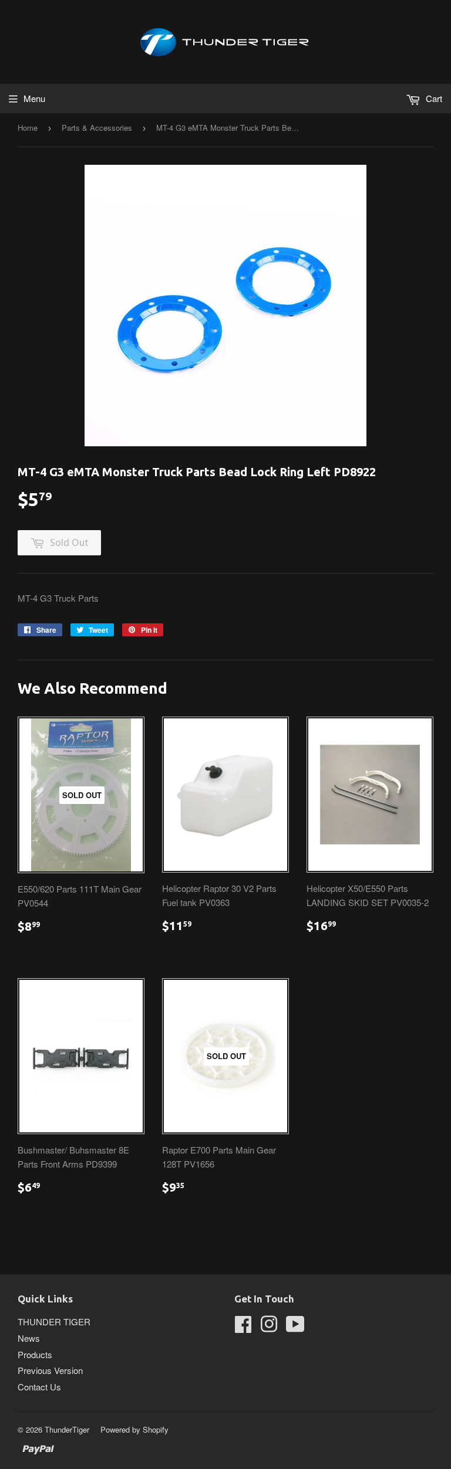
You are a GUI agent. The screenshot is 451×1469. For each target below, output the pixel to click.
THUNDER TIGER (54, 1321)
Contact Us (39, 1386)
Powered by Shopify (134, 1429)
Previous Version (50, 1370)
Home (28, 127)
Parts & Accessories (97, 127)
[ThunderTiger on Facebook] (243, 1327)
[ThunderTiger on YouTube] (295, 1327)
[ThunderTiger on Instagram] (269, 1327)
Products (35, 1354)
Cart (432, 98)
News (29, 1338)
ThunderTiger (67, 1429)
